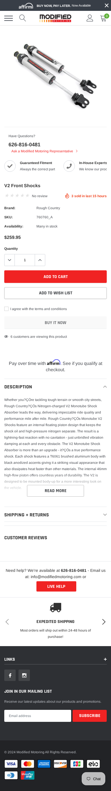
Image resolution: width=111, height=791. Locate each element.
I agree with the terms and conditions (38, 309)
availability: (13, 226)
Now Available (64, 5)
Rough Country (48, 208)
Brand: (9, 208)
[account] (90, 18)
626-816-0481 (24, 144)
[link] (10, 675)
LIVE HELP (56, 587)
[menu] (8, 18)
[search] (22, 18)
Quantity (11, 249)
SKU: (8, 217)
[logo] (55, 18)
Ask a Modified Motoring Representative (42, 151)
